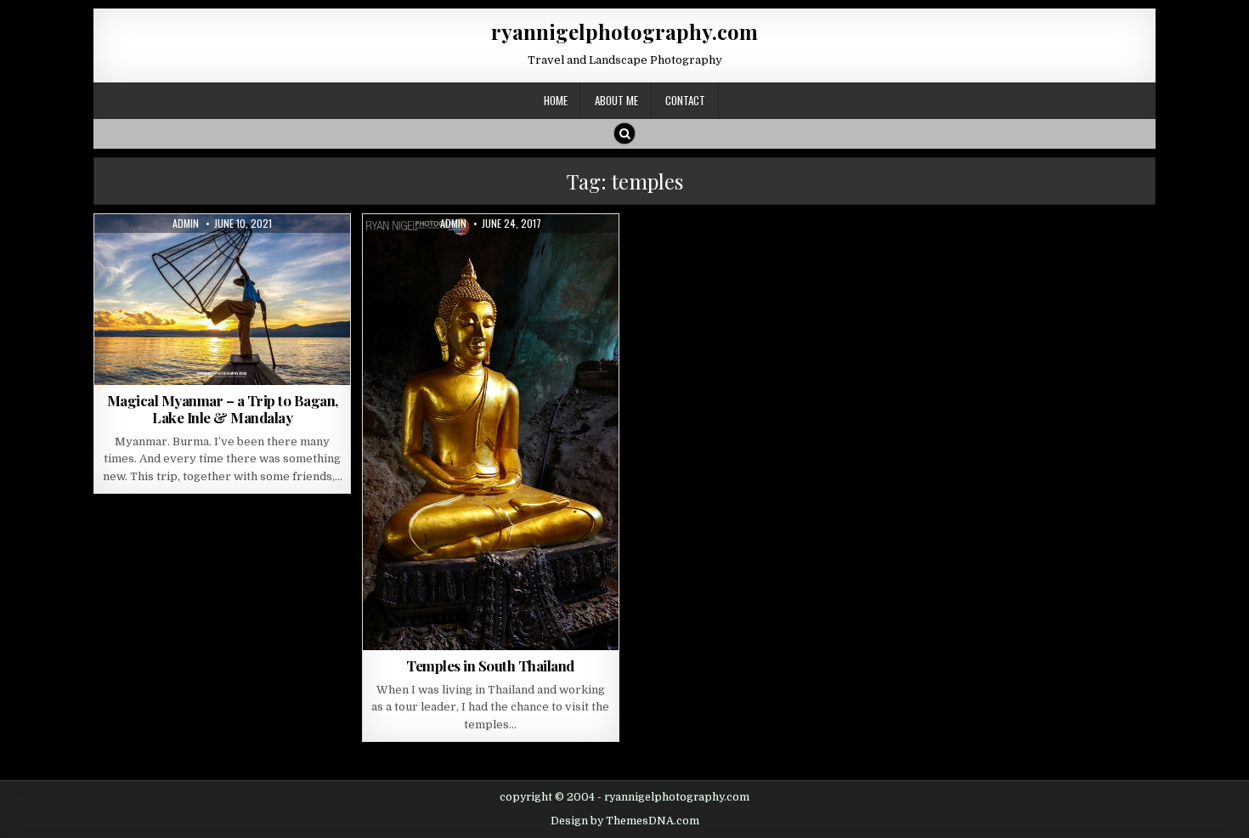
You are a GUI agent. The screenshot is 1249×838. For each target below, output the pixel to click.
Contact (685, 100)
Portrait (231, 255)
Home (556, 100)
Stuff (467, 255)
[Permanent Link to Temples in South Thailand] (491, 432)
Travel (285, 255)
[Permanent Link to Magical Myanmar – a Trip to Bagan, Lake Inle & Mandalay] (222, 299)
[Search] (624, 133)
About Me (616, 100)
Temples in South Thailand (490, 665)
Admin (185, 223)
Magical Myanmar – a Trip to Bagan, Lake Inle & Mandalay (222, 409)
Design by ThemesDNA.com (625, 821)
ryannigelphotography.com (624, 31)
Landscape (169, 255)
